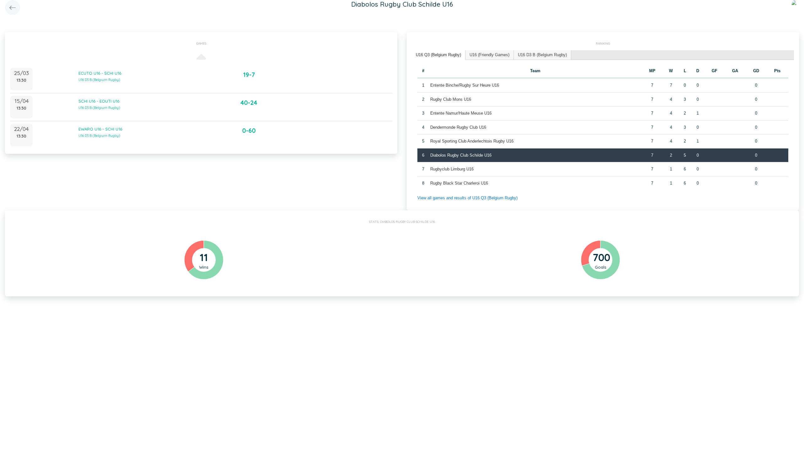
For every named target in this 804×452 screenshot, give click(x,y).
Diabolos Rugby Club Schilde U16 (461, 155)
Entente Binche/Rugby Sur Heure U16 (464, 85)
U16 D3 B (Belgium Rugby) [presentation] (542, 54)
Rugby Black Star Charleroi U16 (459, 183)
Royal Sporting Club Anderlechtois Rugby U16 (471, 141)
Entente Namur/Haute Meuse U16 (461, 113)
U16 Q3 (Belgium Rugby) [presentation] (438, 54)
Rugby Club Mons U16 (450, 99)
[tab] (438, 55)
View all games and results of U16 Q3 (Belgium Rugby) (467, 198)
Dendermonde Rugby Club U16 (458, 127)
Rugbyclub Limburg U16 (452, 169)
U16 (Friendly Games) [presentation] (489, 54)
